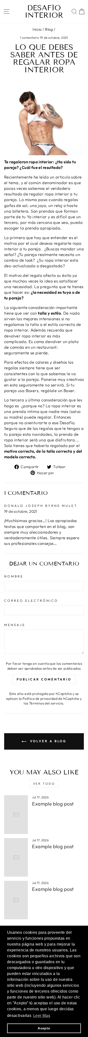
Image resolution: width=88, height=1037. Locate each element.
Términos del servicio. (46, 703)
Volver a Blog (47, 741)
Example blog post (53, 804)
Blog (49, 29)
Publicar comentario (44, 679)
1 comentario (30, 37)
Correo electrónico (31, 600)
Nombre (13, 576)
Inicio (37, 29)
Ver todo (44, 783)
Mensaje (14, 625)
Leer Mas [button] (41, 1015)
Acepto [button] (44, 1028)
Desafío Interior (44, 11)
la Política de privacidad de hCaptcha (49, 698)
